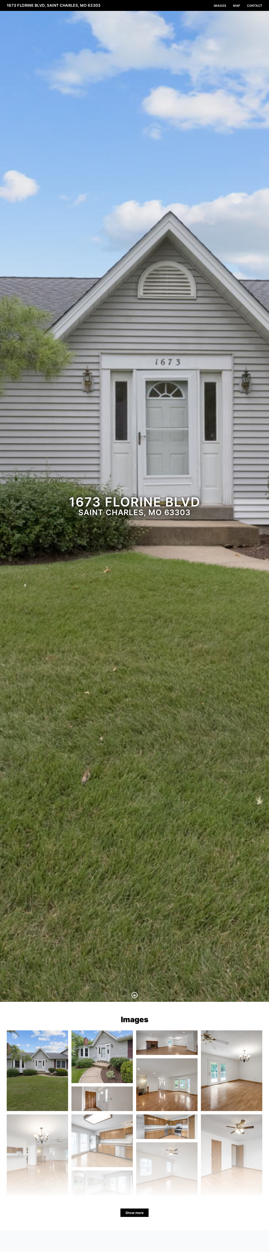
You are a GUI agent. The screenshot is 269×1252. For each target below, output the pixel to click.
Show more (134, 1213)
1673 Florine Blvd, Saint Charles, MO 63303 (54, 5)
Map (236, 5)
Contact (254, 5)
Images (220, 5)
